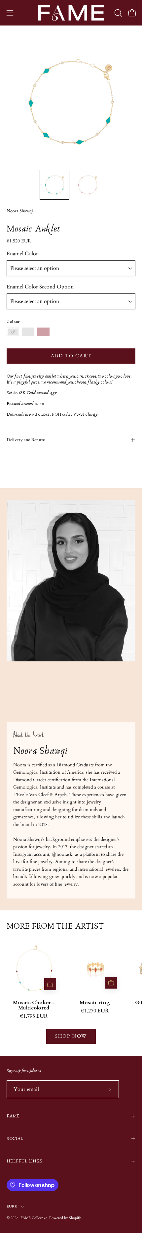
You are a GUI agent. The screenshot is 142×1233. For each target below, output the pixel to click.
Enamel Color (22, 253)
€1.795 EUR (34, 1016)
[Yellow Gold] (13, 332)
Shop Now (71, 1036)
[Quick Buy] (50, 984)
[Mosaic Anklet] (54, 185)
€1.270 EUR (95, 1011)
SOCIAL (15, 1139)
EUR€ (12, 1206)
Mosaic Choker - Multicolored (34, 1005)
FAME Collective (33, 1217)
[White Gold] (28, 332)
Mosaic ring (95, 1002)
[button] (117, 13)
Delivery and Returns (26, 440)
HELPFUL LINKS (24, 1161)
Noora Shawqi (20, 211)
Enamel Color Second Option (40, 286)
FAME (13, 1116)
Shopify (75, 1217)
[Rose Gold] (43, 332)
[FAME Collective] (71, 13)
